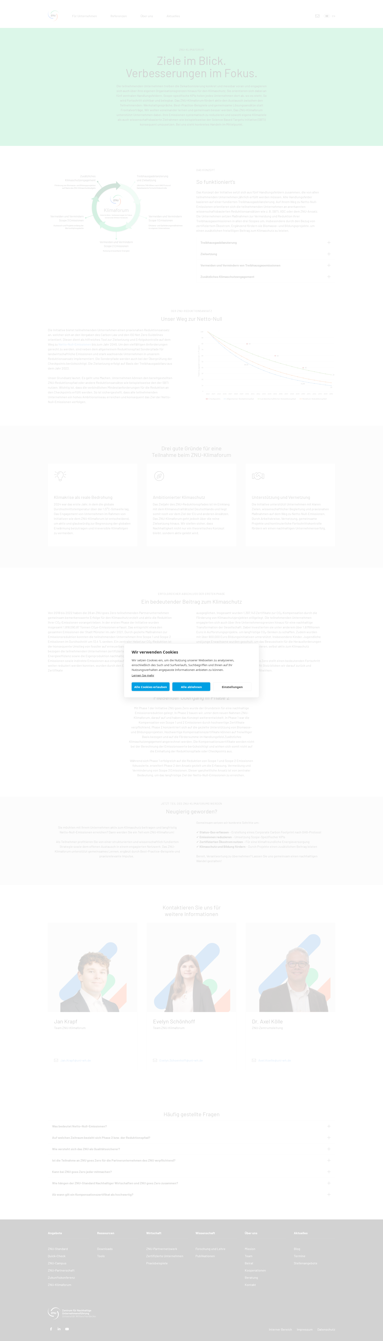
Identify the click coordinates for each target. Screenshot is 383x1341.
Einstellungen (232, 687)
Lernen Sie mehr (143, 675)
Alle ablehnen (191, 687)
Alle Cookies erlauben (150, 687)
